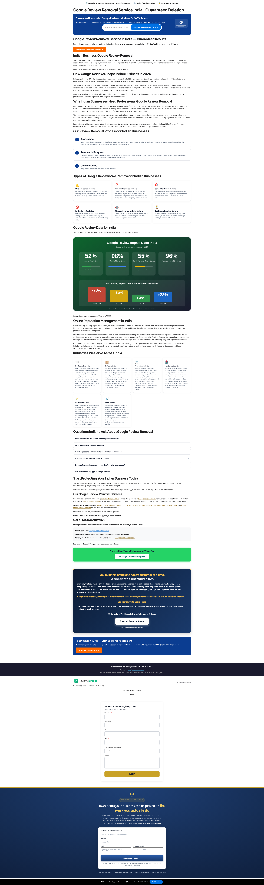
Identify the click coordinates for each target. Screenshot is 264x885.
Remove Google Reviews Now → (145, 27)
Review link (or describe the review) (111, 830)
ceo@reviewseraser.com (99, 531)
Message (107, 756)
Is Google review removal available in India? (92, 458)
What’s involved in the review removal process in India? (97, 439)
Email (106, 738)
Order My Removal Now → (132, 621)
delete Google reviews (91, 501)
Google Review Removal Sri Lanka (164, 505)
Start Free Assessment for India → (89, 49)
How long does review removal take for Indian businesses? (98, 452)
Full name (103, 838)
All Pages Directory (129, 690)
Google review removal (147, 499)
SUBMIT (132, 774)
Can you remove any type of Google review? (92, 472)
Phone (106, 730)
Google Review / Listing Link (113, 747)
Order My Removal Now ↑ (89, 650)
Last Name (107, 721)
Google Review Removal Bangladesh (136, 505)
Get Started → (156, 882)
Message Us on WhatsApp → (132, 556)
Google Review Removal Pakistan (109, 505)
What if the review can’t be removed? (90, 445)
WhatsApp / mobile (138, 846)
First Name (108, 713)
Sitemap (138, 690)
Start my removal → (132, 858)
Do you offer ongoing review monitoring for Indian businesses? (100, 465)
